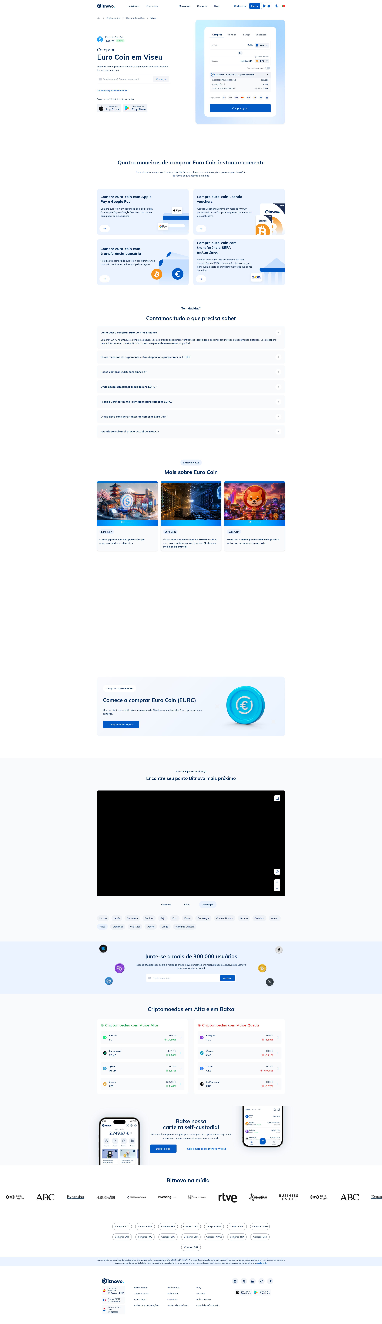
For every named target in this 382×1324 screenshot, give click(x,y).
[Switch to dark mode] (277, 6)
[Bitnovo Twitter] (244, 1281)
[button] (283, 6)
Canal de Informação (207, 1305)
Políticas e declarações (146, 1305)
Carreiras (172, 1299)
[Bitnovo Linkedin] (252, 1281)
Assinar (227, 978)
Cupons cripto (141, 1293)
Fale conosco (203, 1299)
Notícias (200, 1293)
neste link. (261, 1263)
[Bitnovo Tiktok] (261, 1281)
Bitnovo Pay (141, 1287)
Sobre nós (172, 1293)
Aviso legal (140, 1299)
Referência (173, 1287)
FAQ (198, 1287)
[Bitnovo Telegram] (270, 1281)
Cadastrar (240, 5)
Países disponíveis (177, 1305)
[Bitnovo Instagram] (235, 1281)
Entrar (254, 5)
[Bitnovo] (106, 6)
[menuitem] (133, 6)
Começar (161, 79)
